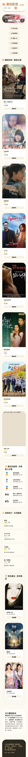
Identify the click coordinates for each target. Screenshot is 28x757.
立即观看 (14, 20)
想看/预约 (14, 108)
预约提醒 (14, 617)
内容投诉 (10, 748)
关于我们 (7, 746)
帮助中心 (14, 746)
